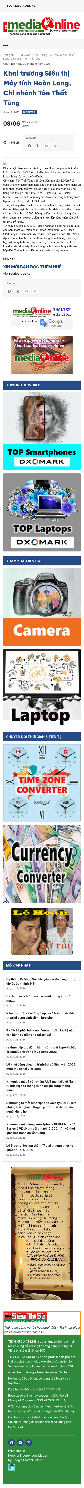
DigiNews (24, 54)
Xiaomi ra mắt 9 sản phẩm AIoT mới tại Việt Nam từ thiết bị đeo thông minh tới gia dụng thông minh (41, 1086)
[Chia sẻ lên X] (37, 145)
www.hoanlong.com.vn (55, 250)
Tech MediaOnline (21, 6)
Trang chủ (9, 54)
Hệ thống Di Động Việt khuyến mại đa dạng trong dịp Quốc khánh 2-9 (40, 981)
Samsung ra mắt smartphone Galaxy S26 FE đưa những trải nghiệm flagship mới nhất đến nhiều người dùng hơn (41, 1107)
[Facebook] (11, 1442)
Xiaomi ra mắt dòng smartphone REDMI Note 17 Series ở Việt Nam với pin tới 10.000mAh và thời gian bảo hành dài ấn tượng (40, 1128)
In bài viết (14, 142)
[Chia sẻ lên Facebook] (29, 145)
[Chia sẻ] (55, 145)
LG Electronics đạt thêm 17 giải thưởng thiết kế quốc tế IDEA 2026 (39, 1148)
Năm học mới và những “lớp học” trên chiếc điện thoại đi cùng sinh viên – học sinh (40, 1015)
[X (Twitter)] (28, 1442)
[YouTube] (20, 1442)
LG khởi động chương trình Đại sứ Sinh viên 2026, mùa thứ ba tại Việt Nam (41, 1066)
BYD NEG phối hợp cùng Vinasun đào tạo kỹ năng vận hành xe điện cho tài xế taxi (41, 1032)
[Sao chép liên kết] (46, 145)
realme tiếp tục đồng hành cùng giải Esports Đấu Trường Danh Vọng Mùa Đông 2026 (41, 1049)
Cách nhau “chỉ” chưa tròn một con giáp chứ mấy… (38, 998)
